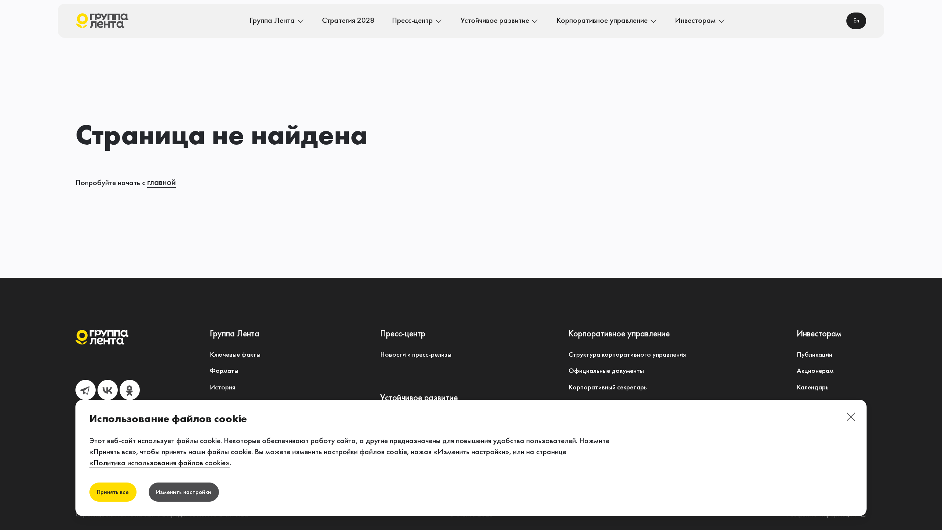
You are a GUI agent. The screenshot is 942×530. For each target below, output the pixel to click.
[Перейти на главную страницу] (102, 21)
